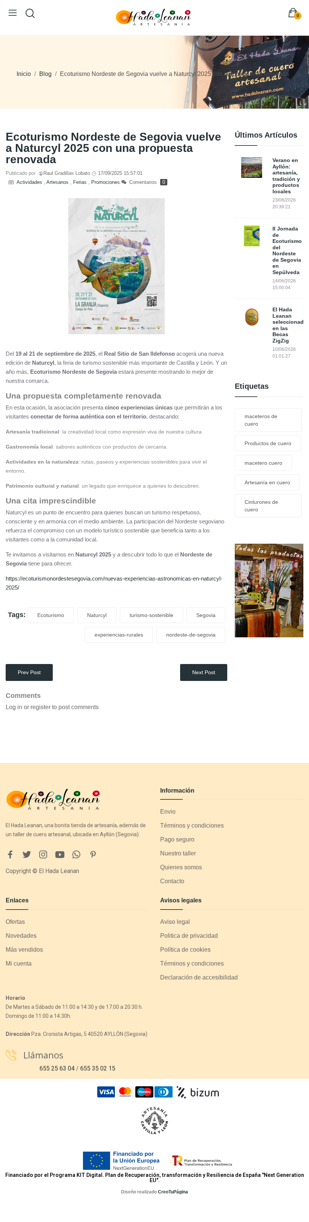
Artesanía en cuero (267, 482)
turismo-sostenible (151, 615)
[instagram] (43, 855)
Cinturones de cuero (261, 505)
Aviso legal (175, 922)
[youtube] (59, 855)
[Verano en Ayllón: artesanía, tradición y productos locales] (252, 167)
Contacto (172, 881)
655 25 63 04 (57, 1068)
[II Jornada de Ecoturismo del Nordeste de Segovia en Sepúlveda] (252, 236)
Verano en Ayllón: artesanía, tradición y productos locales (286, 175)
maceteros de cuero (261, 420)
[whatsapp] (76, 855)
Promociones (105, 182)
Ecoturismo (50, 615)
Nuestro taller (178, 853)
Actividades (30, 182)
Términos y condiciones (192, 825)
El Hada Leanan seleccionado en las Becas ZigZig (288, 325)
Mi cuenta (19, 963)
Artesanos (58, 182)
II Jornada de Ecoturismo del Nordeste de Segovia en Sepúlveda (287, 250)
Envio (168, 811)
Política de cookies (185, 949)
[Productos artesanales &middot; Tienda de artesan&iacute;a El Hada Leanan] (269, 590)
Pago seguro (177, 839)
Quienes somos (181, 867)
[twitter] (26, 855)
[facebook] (10, 855)
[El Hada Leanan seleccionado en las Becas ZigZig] (252, 316)
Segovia (206, 615)
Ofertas (15, 922)
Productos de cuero (268, 443)
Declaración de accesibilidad (199, 977)
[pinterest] (93, 855)
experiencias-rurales (119, 635)
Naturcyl (97, 615)
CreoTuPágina (173, 1192)
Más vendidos (24, 949)
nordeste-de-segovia (191, 635)
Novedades (21, 935)
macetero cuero (263, 463)
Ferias (80, 182)
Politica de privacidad (189, 935)
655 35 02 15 (97, 1068)
